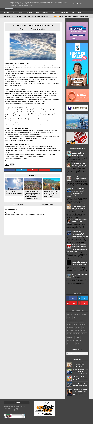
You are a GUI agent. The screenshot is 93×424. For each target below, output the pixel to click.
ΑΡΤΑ (13, 12)
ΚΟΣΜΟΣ (69, 334)
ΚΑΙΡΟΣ (79, 12)
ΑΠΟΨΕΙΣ (69, 317)
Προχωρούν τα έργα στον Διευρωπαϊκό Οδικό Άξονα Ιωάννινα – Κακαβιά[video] (79, 165)
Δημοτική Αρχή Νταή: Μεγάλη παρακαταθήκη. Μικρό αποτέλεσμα (79, 221)
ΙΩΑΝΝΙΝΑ (6, 12)
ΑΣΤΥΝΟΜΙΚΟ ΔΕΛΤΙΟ (72, 321)
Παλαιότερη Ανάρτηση (47, 204)
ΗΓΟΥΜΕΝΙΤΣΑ (70, 327)
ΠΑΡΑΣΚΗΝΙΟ (76, 334)
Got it (82, 3)
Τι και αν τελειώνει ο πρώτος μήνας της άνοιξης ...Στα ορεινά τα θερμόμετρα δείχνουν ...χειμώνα (51, 194)
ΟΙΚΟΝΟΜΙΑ (54, 12)
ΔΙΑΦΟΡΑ (69, 324)
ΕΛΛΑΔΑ (76, 324)
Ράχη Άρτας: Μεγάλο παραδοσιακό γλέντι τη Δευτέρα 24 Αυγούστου (78, 153)
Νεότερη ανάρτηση (18, 204)
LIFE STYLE (69, 314)
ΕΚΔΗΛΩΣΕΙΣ (45, 12)
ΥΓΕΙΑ (73, 12)
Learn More (74, 3)
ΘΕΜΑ (83, 327)
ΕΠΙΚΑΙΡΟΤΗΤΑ (64, 12)
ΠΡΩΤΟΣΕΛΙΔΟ (70, 340)
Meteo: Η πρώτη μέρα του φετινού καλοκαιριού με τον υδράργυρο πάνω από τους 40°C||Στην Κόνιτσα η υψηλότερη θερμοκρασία (32, 195)
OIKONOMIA (77, 314)
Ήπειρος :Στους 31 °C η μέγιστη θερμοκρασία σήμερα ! (14, 193)
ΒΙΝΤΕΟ (37, 12)
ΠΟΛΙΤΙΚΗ (84, 334)
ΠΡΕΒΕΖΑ (20, 12)
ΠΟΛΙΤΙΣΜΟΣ (70, 337)
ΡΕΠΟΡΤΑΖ (78, 340)
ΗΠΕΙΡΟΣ (78, 327)
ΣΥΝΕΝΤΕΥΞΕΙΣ (70, 343)
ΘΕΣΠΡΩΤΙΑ (29, 12)
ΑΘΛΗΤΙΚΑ (84, 314)
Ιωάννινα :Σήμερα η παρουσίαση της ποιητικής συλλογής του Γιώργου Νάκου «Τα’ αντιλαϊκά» (80, 178)
